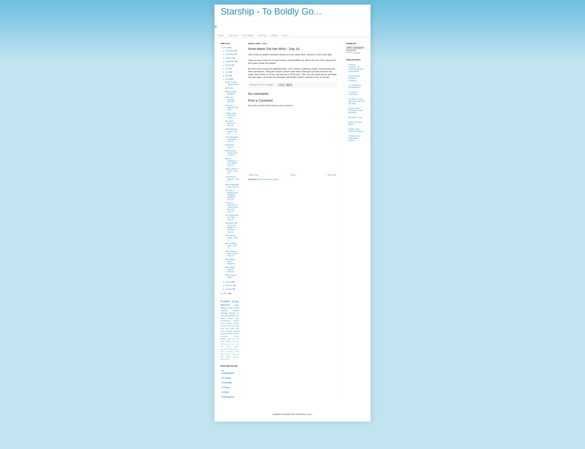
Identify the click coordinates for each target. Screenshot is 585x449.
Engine (236, 346)
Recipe (228, 341)
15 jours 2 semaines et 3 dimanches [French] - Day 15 (231, 207)
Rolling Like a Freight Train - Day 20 (231, 153)
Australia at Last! (355, 117)
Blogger (309, 414)
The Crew (233, 35)
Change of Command (352, 93)
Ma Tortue (229, 88)
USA (226, 316)
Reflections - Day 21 (230, 146)
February (229, 285)
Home (221, 35)
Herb (222, 328)
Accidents (235, 341)
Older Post (332, 175)
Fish (237, 316)
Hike (237, 305)
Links (284, 35)
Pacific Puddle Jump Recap (231, 83)
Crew (223, 323)
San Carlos (230, 328)
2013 (225, 48)
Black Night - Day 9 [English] (230, 261)
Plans (228, 354)
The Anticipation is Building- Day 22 (231, 139)
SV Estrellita (226, 383)
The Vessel (248, 35)
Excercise (224, 349)
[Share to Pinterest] (290, 84)
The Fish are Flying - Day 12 (231, 237)
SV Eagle (225, 387)
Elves (228, 346)
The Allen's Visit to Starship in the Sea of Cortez (356, 101)
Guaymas (224, 336)
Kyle (229, 339)
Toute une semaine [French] (230, 99)
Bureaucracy (225, 344)
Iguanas (236, 349)
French (236, 333)
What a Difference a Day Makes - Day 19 (231, 162)
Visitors (224, 308)
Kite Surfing (234, 308)
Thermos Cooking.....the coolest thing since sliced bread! (356, 68)
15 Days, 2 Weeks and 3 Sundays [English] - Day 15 (231, 194)
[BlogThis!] (282, 84)
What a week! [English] (230, 93)
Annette (232, 316)
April (227, 79)
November (230, 54)
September (230, 61)
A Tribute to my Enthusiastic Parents (354, 138)
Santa (228, 357)
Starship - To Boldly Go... (271, 11)
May (227, 76)
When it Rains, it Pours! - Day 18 (232, 171)
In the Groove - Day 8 (231, 276)
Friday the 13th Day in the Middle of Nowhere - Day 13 (231, 227)
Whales (223, 333)
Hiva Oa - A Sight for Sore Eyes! (232, 107)
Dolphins (224, 310)
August (228, 65)
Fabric (230, 349)
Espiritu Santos (232, 323)
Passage (224, 313)
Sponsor (236, 357)
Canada (235, 310)
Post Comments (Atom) (268, 179)
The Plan (262, 35)
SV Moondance (227, 397)
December (230, 51)
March (228, 282)
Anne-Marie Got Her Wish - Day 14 (231, 217)
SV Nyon (225, 392)
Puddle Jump (230, 301)
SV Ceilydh (226, 378)
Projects (232, 313)
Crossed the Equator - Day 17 (232, 179)
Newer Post (253, 175)
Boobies (230, 333)
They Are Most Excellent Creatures (354, 78)
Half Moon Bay (233, 326)
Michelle (230, 351)
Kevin (223, 318)
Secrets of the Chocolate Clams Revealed (355, 110)
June (227, 72)
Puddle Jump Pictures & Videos (230, 115)
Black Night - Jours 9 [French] (230, 269)
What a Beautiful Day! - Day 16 (232, 186)
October (228, 58)
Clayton (236, 321)
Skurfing (229, 331)
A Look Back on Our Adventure (354, 86)
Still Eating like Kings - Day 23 (231, 131)
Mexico (225, 304)
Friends (223, 326)
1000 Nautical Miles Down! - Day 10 (232, 253)
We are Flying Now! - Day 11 (231, 245)
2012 (225, 293)
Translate (356, 53)
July (227, 68)
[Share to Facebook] (288, 84)
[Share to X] (285, 84)
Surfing (236, 331)
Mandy (223, 351)
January (229, 289)
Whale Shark (225, 359)
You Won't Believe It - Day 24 (230, 123)
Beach (230, 318)
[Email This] (279, 84)
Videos (274, 35)
